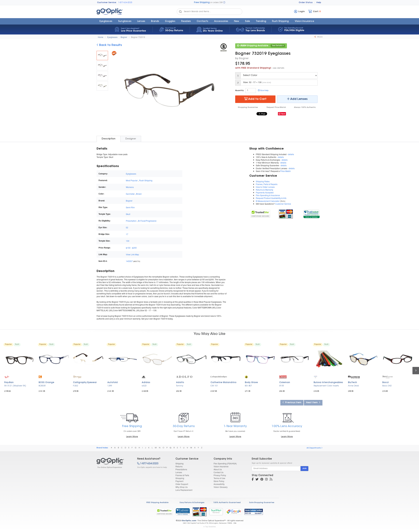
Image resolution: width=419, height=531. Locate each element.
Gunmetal (130, 193)
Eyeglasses (106, 21)
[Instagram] (266, 479)
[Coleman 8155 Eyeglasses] (294, 359)
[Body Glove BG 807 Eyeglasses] (260, 359)
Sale (247, 21)
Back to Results (110, 45)
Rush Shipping (280, 21)
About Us (218, 469)
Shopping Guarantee (248, 107)
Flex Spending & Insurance (268, 195)
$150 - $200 (131, 247)
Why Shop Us (181, 487)
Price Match (285, 171)
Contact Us (218, 472)
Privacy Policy (220, 475)
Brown (139, 193)
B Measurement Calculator (268, 201)
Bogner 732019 (138, 37)
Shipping (179, 463)
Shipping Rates (263, 181)
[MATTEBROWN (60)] (102, 65)
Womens (130, 187)
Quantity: (239, 91)
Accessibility (219, 484)
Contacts (202, 21)
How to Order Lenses (265, 186)
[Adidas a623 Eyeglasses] (157, 359)
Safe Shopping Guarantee (261, 503)
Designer (130, 139)
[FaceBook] (253, 479)
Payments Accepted (264, 192)
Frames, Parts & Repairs (266, 184)
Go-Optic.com (189, 521)
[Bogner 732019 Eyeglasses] (102, 55)
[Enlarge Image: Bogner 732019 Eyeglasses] (168, 91)
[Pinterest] (261, 479)
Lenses (141, 21)
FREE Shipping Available (157, 503)
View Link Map (132, 254)
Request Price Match (276, 107)
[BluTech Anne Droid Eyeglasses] (363, 359)
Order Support (181, 484)
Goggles (170, 21)
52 (127, 227)
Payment (179, 481)
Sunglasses (124, 21)
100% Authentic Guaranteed (227, 503)
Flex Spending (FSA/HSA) (225, 463)
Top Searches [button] (210, 526)
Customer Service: (107, 3)
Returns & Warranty (264, 189)
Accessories (221, 21)
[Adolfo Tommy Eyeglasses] (191, 359)
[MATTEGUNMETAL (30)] (102, 86)
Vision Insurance (221, 466)
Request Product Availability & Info (271, 198)
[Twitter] (256, 479)
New (236, 21)
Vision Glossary (221, 487)
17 (127, 234)
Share (319, 37)
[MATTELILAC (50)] (102, 75)
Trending (261, 21)
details (291, 154)
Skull (128, 214)
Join (304, 469)
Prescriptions (181, 469)
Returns (178, 466)
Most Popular (132, 180)
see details (278, 68)
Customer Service (283, 203)
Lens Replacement (183, 490)
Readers (186, 21)
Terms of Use (219, 478)
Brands (155, 21)
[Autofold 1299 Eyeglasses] (122, 359)
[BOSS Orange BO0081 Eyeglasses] (54, 359)
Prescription (131, 220)
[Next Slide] (223, 90)
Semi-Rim (130, 207)
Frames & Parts (182, 475)
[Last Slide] (115, 90)
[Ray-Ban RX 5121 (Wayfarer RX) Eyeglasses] (19, 359)
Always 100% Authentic (305, 107)
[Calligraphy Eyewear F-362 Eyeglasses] (88, 359)
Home (100, 37)
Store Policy (219, 481)
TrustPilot (216, 512)
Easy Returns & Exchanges (192, 503)
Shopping (179, 478)
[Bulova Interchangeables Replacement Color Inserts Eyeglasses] (329, 359)
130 (127, 240)
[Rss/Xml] (271, 479)
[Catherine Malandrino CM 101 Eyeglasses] (225, 359)
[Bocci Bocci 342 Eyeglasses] (397, 359)
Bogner (124, 37)
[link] (311, 213)
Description (108, 139)
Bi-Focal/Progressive (147, 220)
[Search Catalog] (180, 11)
